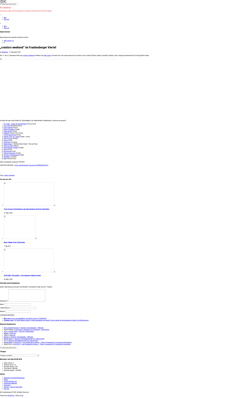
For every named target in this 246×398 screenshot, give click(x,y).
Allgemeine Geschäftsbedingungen (14, 378)
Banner (6, 380)
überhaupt (7, 157)
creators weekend (28, 55)
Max (5, 158)
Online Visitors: (8, 363)
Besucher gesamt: (9, 370)
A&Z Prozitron (8, 138)
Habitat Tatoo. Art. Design (12, 137)
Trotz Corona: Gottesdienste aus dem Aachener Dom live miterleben (26, 209)
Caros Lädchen (8, 127)
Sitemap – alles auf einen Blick (13, 387)
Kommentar (4, 301)
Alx (22, 395)
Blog (5, 18)
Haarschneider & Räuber (11, 148)
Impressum (7, 385)
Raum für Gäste (8, 146)
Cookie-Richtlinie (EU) (10, 381)
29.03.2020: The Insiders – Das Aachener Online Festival (22, 275)
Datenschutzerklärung (10, 383)
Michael (6, 333)
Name (2, 304)
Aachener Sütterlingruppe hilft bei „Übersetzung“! (30, 339)
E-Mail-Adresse (5, 308)
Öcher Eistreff (8, 131)
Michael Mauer (8, 339)
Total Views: (8, 368)
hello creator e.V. (9, 41)
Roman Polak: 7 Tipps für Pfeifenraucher (21, 331)
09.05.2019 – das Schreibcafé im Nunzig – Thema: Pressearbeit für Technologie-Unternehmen (43, 342)
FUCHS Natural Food (10, 135)
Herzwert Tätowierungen (11, 155)
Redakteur (5, 52)
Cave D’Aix (7, 126)
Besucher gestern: (9, 367)
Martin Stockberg (9, 129)
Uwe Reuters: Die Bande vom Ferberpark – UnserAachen (32, 330)
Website (2, 311)
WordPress (11, 395)
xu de (5, 331)
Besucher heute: (9, 365)
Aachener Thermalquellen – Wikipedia (32, 328)
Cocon (6, 140)
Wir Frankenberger (5, 7)
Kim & (5, 149)
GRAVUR (6, 133)
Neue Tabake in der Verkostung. (14, 242)
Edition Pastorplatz (9, 153)
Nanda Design (8, 144)
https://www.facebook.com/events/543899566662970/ (31, 165)
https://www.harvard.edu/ (11, 328)
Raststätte (7, 142)
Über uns (6, 19)
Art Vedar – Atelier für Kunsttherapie (15, 124)
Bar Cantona (7, 151)
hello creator (47, 55)
